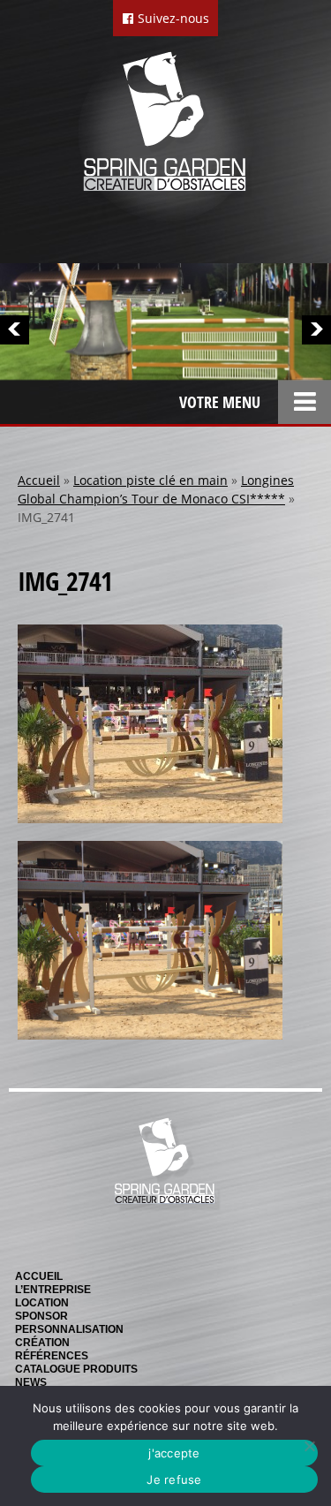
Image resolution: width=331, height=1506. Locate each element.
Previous (14, 329)
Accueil (39, 480)
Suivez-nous (171, 18)
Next (316, 329)
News (31, 1382)
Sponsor (41, 1316)
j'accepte (173, 1453)
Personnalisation (69, 1329)
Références (51, 1356)
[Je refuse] (309, 1446)
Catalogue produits (76, 1369)
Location (42, 1303)
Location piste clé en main (150, 480)
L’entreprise (53, 1289)
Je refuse (174, 1479)
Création (42, 1342)
